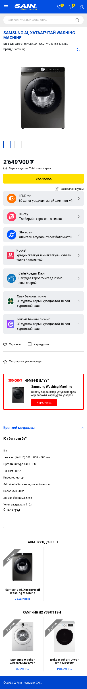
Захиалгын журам (72, 189)
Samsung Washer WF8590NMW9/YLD (22, 661)
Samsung (19, 49)
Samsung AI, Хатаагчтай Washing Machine (22, 591)
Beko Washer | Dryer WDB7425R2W (64, 661)
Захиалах (44, 178)
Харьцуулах (44, 402)
